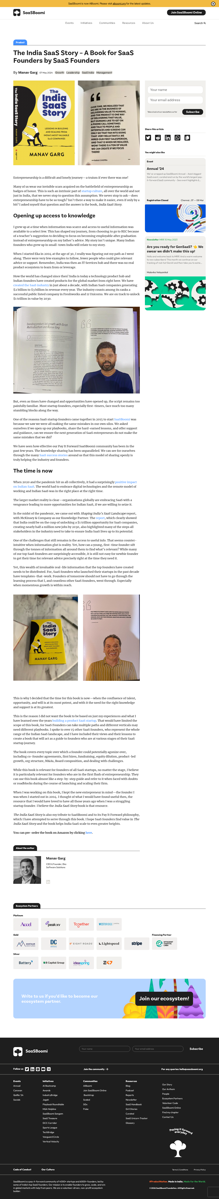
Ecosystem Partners (172, 1098)
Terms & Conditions (180, 1169)
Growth (59, 72)
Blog (128, 1085)
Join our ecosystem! (164, 998)
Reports (130, 1095)
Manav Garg (28, 72)
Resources (128, 22)
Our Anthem (168, 1089)
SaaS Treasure (50, 1118)
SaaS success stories (53, 455)
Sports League (50, 1127)
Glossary (130, 1123)
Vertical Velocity (51, 1141)
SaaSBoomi (122, 419)
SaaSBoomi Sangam (53, 1113)
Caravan (17, 1090)
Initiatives (86, 22)
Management (104, 72)
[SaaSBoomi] (29, 12)
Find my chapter (170, 1112)
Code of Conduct (22, 1169)
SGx (85, 1104)
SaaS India (88, 72)
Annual (16, 1085)
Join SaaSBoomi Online (186, 12)
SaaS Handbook (134, 1104)
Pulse (85, 1109)
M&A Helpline (49, 1109)
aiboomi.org (119, 3)
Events (69, 22)
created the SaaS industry (31, 285)
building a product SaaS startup (74, 720)
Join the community (94, 1069)
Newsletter (131, 1099)
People (165, 1093)
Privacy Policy (200, 1169)
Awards (46, 1090)
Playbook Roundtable (53, 1104)
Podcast (130, 1090)
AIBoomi (87, 1085)
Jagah (46, 1099)
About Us (148, 22)
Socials (16, 1099)
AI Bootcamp (49, 1085)
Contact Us (167, 1117)
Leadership (73, 72)
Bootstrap (88, 1095)
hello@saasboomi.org (191, 1069)
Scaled (86, 1099)
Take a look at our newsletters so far (162, 112)
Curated (130, 1113)
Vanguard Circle (51, 1136)
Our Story (167, 1084)
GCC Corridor (50, 1123)
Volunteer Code (170, 1103)
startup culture (91, 191)
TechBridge (48, 1132)
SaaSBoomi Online (171, 1107)
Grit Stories (131, 1109)
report (100, 518)
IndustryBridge (50, 1095)
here (89, 832)
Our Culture (48, 1169)
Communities (107, 22)
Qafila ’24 (18, 1095)
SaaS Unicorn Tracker (137, 1118)
